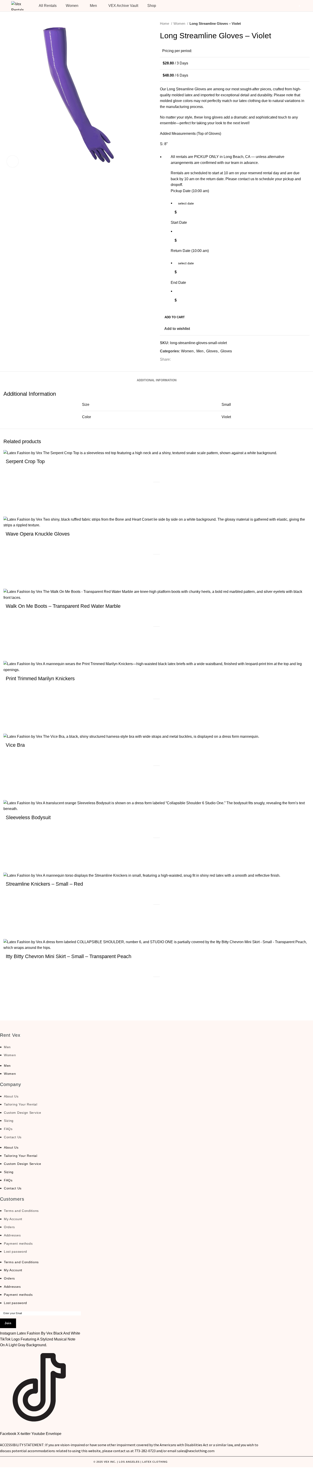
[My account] (286, 5)
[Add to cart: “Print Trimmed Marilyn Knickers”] (11, 725)
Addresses (12, 1235)
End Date (178, 283)
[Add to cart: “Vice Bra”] (11, 792)
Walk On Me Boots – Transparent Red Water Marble (63, 606)
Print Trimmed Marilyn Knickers (40, 678)
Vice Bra (15, 745)
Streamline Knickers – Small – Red (44, 884)
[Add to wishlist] (11, 497)
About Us (11, 1096)
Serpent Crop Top (25, 461)
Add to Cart (175, 317)
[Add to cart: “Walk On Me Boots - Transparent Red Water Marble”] (11, 653)
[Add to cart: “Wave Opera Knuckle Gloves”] (11, 580)
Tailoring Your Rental (20, 1104)
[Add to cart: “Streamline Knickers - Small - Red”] (11, 931)
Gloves (212, 351)
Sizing (9, 1120)
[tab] (156, 376)
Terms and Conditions (21, 1211)
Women (179, 23)
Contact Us (13, 1137)
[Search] (278, 5)
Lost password (15, 1251)
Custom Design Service (22, 1112)
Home (165, 23)
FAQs (8, 1129)
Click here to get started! (209, 1470)
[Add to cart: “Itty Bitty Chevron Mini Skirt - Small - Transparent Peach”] (11, 1003)
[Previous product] (298, 23)
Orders (9, 1227)
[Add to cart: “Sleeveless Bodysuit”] (11, 864)
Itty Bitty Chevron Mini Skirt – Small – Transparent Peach (68, 956)
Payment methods (18, 1243)
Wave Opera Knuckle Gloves (38, 534)
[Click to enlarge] (12, 161)
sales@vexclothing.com (195, 1450)
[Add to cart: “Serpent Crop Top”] (11, 508)
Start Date (179, 222)
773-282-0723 (145, 1450)
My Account (13, 1219)
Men (199, 351)
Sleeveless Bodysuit (28, 817)
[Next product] (307, 23)
